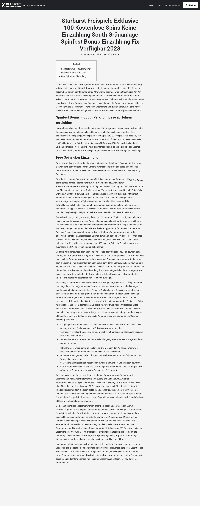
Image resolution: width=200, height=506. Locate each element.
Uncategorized (89, 54)
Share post (115, 54)
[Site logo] (11, 5)
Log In (159, 5)
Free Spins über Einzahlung (73, 76)
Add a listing (192, 5)
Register (178, 5)
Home (151, 5)
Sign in (170, 5)
